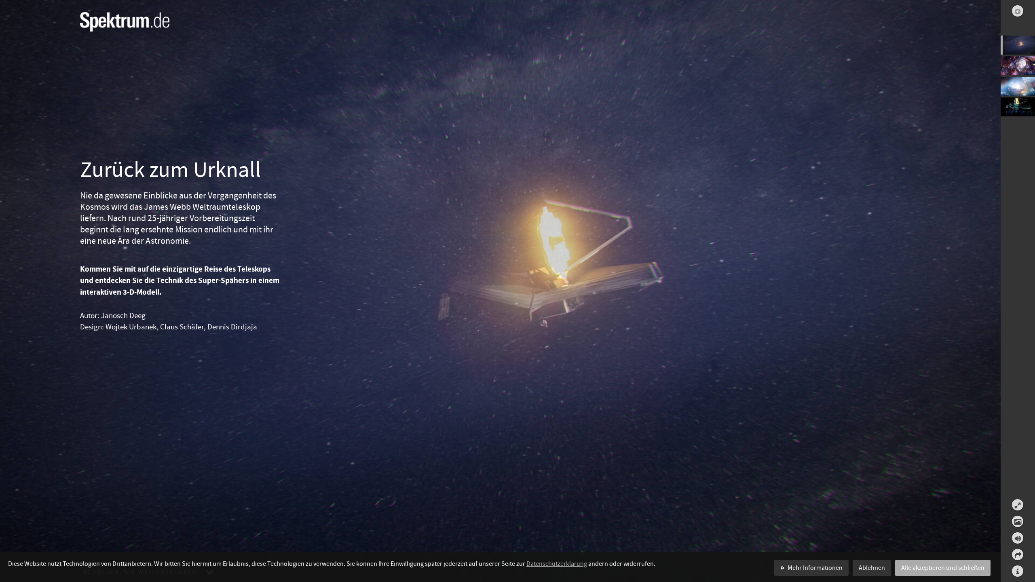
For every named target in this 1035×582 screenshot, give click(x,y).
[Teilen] (1018, 554)
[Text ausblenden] (1017, 521)
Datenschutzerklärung (556, 564)
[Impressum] (1018, 571)
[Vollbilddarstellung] (1017, 504)
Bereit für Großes (1018, 107)
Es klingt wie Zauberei (1018, 66)
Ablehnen (872, 568)
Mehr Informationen (815, 568)
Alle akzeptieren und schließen (942, 568)
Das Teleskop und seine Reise (1018, 87)
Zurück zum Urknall (1018, 46)
